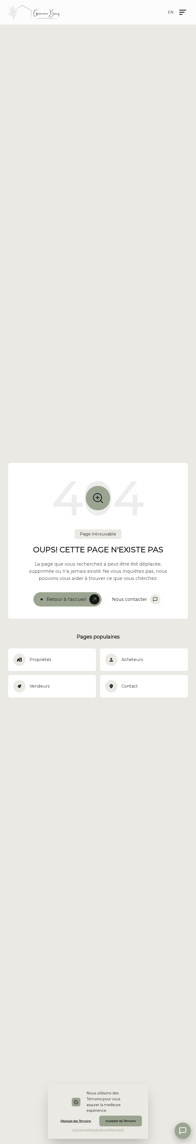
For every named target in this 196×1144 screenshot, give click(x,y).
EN (171, 12)
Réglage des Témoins (75, 1121)
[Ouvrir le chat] (183, 1131)
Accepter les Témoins (120, 1121)
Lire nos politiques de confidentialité (98, 1129)
